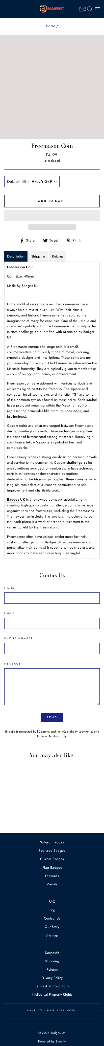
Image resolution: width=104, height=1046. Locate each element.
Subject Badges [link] (52, 842)
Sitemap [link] (52, 935)
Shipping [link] (52, 961)
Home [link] (50, 25)
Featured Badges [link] (52, 850)
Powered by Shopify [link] (52, 1041)
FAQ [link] (51, 901)
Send (51, 717)
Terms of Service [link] (47, 736)
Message (12, 664)
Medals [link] (51, 884)
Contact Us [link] (52, 918)
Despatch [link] (52, 952)
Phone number (18, 638)
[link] (83, 9)
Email (9, 613)
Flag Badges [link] (52, 867)
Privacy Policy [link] (84, 732)
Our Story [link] (52, 926)
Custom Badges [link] (52, 858)
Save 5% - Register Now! (52, 1010)
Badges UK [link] (16, 499)
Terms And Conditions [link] (52, 986)
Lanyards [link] (52, 875)
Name (9, 588)
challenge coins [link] (79, 462)
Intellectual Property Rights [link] (52, 994)
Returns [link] (52, 969)
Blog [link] (51, 909)
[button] (52, 215)
